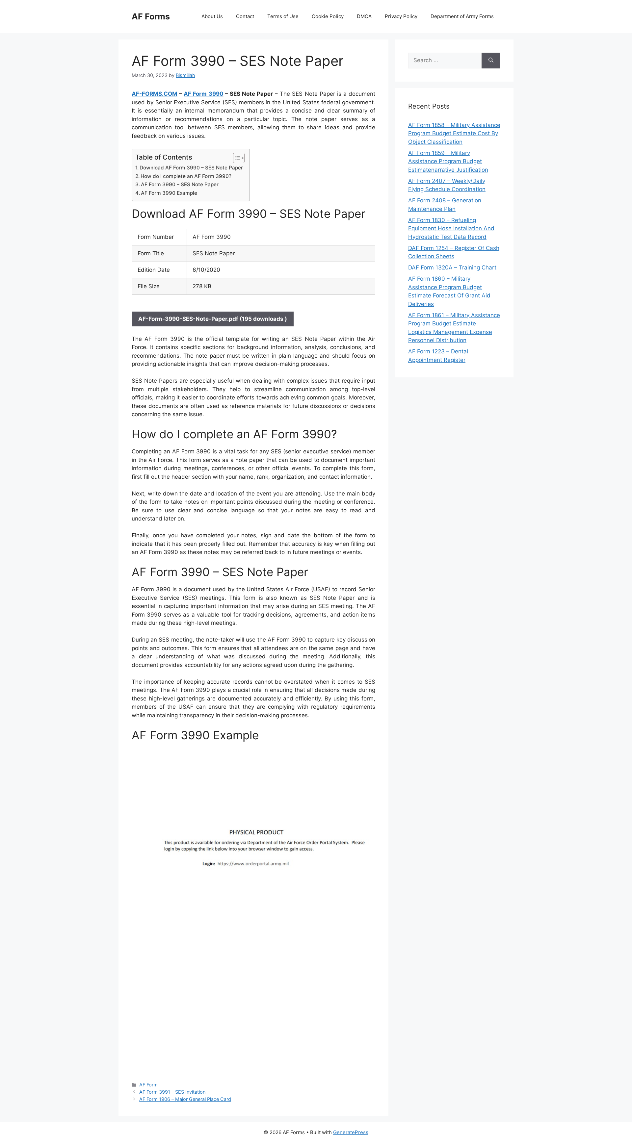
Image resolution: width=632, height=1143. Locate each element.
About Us (212, 16)
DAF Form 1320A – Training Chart (452, 267)
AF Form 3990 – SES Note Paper (180, 184)
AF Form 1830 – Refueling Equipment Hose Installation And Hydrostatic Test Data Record (451, 228)
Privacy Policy (401, 16)
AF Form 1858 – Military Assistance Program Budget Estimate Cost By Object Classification (454, 133)
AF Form (148, 1084)
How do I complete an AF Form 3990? (186, 176)
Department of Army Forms (462, 16)
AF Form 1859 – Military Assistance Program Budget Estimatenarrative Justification (448, 161)
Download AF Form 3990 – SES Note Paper (191, 168)
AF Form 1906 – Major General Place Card (185, 1099)
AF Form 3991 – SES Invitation (172, 1092)
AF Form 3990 (203, 93)
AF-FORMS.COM (154, 93)
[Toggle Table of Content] (235, 158)
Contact (245, 16)
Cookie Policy (328, 16)
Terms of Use (283, 16)
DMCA (364, 16)
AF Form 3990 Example (169, 193)
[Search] (491, 60)
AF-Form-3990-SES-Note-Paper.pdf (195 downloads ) (212, 319)
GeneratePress (350, 1132)
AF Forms (151, 16)
